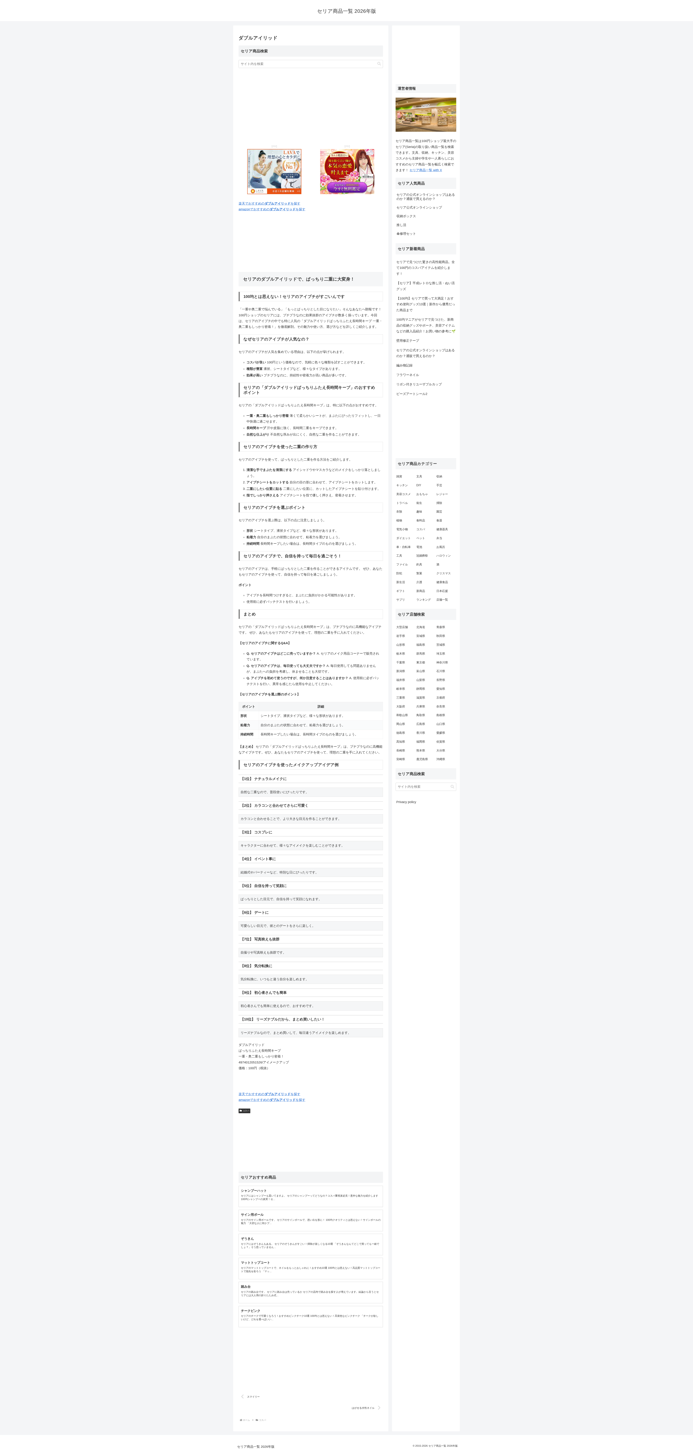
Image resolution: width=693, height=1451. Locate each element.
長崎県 (400, 750)
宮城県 (420, 635)
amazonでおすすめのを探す (272, 209)
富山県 (420, 671)
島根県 (440, 715)
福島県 (420, 644)
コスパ (246, 1110)
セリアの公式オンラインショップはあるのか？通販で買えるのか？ (425, 353)
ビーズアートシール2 (411, 394)
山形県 (400, 644)
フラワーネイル (407, 375)
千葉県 (400, 662)
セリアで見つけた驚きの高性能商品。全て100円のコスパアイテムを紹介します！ (425, 268)
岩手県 (400, 635)
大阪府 (400, 706)
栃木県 (400, 653)
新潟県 (400, 671)
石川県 (440, 671)
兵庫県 (420, 706)
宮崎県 (400, 759)
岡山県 (400, 724)
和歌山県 (402, 715)
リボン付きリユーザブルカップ (419, 384)
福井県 (400, 679)
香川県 (420, 732)
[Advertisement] (311, 105)
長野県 (440, 679)
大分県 (440, 750)
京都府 (440, 697)
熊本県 (420, 750)
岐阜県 (400, 688)
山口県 (440, 724)
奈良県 (440, 706)
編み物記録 (404, 365)
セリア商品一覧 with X (425, 170)
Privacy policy (406, 802)
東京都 (420, 662)
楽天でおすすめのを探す (269, 203)
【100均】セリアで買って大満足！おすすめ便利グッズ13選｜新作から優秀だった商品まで (425, 304)
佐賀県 (440, 741)
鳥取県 (420, 715)
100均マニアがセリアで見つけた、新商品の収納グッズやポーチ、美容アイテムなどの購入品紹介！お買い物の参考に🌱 (426, 325)
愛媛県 (440, 732)
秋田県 (440, 635)
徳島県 (400, 732)
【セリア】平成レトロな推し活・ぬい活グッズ (425, 286)
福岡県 (420, 741)
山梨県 (420, 679)
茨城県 (440, 644)
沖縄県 (440, 759)
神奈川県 (442, 662)
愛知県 (440, 688)
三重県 (400, 697)
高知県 (400, 741)
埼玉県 (440, 653)
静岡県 (420, 688)
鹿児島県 (422, 759)
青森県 (440, 627)
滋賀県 (420, 697)
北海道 (420, 627)
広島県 (420, 724)
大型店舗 (402, 627)
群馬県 (420, 653)
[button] (379, 64)
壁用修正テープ (407, 340)
